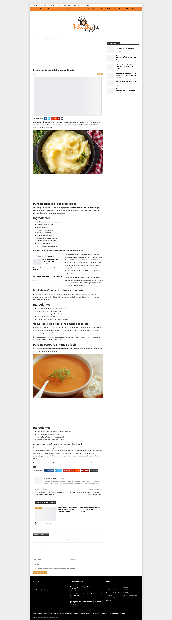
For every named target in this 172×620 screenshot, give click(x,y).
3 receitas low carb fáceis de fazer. (85, 463)
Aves (36, 9)
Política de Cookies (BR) (64, 5)
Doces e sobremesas (75, 9)
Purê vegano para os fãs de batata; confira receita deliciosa (47, 277)
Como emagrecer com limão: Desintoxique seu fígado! (85, 602)
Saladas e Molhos (128, 598)
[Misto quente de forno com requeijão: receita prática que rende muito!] (110, 91)
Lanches (88, 9)
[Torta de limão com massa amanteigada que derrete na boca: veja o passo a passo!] (110, 67)
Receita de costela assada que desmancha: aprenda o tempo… (126, 74)
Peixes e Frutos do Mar (109, 9)
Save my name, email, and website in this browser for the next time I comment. (55, 568)
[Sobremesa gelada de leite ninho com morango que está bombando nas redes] (110, 83)
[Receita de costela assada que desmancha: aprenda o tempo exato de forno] (110, 76)
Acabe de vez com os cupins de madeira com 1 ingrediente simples (49, 493)
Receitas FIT (123, 9)
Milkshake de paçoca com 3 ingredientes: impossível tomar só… (126, 57)
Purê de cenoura (65, 467)
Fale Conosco (85, 5)
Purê (38, 467)
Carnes (63, 9)
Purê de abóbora (46, 467)
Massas (96, 9)
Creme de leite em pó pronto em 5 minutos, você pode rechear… (86, 595)
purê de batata (55, 467)
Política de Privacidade (50, 5)
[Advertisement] (68, 55)
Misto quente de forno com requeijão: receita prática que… (126, 90)
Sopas (109, 600)
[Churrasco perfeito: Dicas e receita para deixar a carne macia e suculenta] (110, 50)
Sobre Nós (35, 5)
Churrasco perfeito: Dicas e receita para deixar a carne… (125, 49)
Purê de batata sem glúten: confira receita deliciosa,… (47, 269)
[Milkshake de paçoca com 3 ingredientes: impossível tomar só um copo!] (110, 58)
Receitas (99, 73)
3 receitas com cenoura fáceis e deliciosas (50, 260)
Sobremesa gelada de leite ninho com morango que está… (126, 82)
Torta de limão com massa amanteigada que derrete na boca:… (125, 66)
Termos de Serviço (75, 5)
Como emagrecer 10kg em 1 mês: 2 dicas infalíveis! (83, 587)
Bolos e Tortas (53, 9)
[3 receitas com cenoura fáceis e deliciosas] (37, 262)
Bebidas (43, 9)
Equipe (41, 5)
